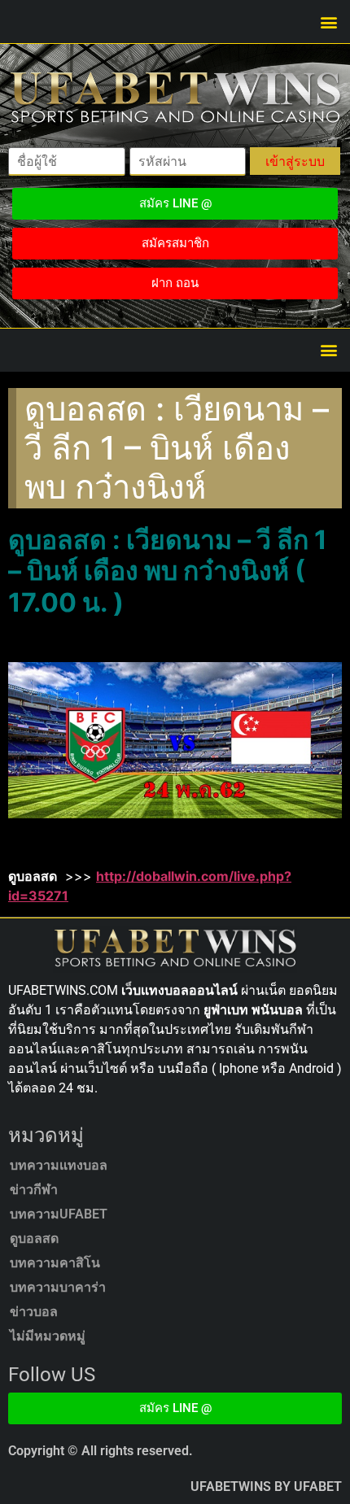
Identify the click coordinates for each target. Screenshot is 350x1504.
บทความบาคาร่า (58, 1287)
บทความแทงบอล (58, 1165)
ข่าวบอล (34, 1311)
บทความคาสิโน (55, 1263)
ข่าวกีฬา (34, 1189)
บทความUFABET (58, 1214)
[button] (328, 21)
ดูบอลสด (34, 1238)
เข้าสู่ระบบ (295, 161)
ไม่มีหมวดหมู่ (47, 1336)
